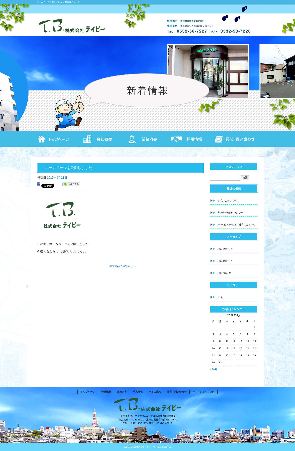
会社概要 (103, 139)
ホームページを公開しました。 (237, 224)
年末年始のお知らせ (122, 266)
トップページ (59, 139)
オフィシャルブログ (203, 391)
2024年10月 (225, 248)
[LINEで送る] (71, 185)
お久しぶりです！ (229, 200)
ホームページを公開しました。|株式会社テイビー (59, 2)
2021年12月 (225, 260)
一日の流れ (155, 391)
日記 (220, 297)
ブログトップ (233, 166)
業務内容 (147, 139)
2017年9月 (224, 273)
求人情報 (192, 139)
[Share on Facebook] (38, 185)
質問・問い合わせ (236, 139)
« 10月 (213, 369)
